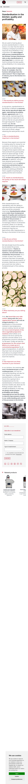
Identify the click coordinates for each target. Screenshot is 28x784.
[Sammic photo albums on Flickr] (15, 463)
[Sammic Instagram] (11, 463)
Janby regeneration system (12, 319)
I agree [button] (16, 773)
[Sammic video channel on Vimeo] (5, 463)
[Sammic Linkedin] (18, 463)
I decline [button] (17, 776)
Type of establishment (10, 446)
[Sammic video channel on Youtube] (8, 463)
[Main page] (4, 2)
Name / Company (8, 440)
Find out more (19, 454)
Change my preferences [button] (16, 779)
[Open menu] (25, 2)
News (7, 11)
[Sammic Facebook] (21, 463)
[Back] (23, 2)
